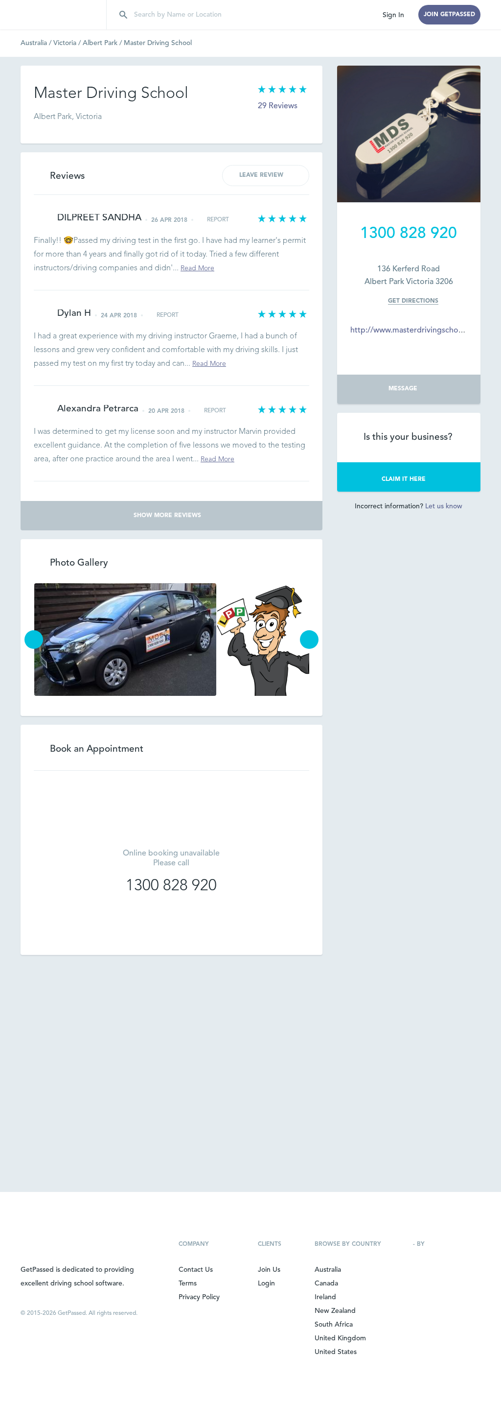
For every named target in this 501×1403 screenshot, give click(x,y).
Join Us (269, 1269)
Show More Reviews (167, 516)
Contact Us (196, 1269)
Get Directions (413, 301)
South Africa (334, 1324)
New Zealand (335, 1311)
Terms (188, 1283)
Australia (37, 43)
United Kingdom (340, 1338)
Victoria (68, 43)
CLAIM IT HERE (404, 479)
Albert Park (103, 43)
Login (266, 1283)
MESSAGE (402, 389)
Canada (326, 1283)
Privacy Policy (199, 1297)
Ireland (325, 1297)
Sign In (393, 15)
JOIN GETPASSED (449, 15)
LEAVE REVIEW (261, 175)
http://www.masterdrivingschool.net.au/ (421, 330)
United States (336, 1352)
